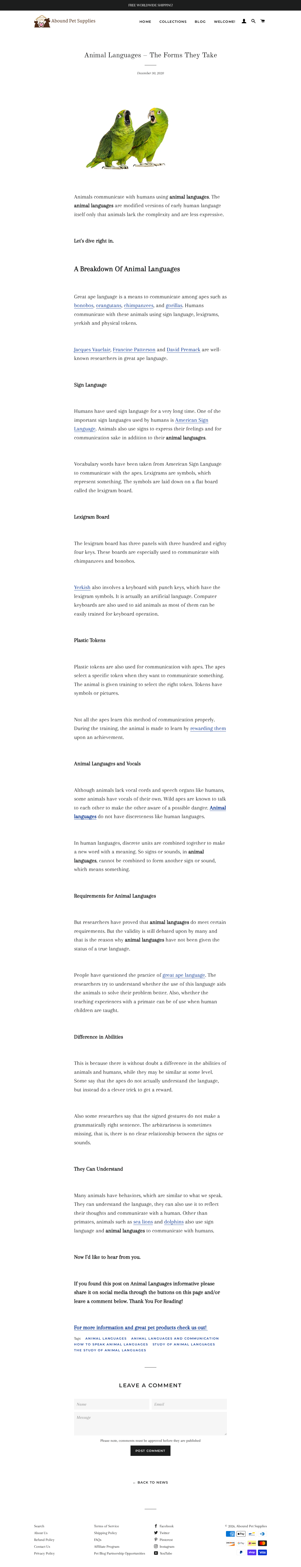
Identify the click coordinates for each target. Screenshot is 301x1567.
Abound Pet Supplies (251, 1526)
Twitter (164, 1533)
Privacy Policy (44, 1553)
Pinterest (166, 1540)
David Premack (183, 349)
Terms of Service (106, 1526)
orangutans (108, 305)
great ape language (183, 975)
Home (145, 22)
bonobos (83, 305)
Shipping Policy (105, 1533)
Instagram (166, 1546)
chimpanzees (138, 305)
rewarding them (208, 728)
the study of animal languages (110, 1350)
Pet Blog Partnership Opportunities (119, 1553)
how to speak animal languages (111, 1344)
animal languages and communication (175, 1338)
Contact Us (42, 1546)
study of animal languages (184, 1344)
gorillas (174, 305)
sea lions (143, 1222)
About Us (41, 1533)
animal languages (106, 1338)
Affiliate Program (106, 1546)
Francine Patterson (134, 349)
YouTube (165, 1553)
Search (39, 1526)
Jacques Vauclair (92, 349)
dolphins (174, 1222)
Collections (173, 22)
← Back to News (150, 1482)
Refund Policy (44, 1540)
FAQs (97, 1540)
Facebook (166, 1526)
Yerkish (82, 587)
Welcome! (225, 22)
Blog (200, 22)
